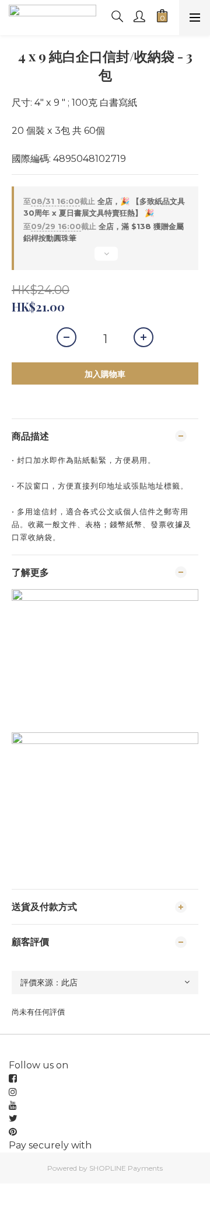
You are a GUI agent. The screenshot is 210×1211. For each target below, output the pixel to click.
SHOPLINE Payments (126, 1168)
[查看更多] (105, 258)
